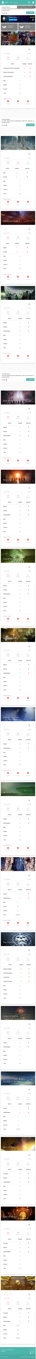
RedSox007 (9, 1349)
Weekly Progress (7, 98)
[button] (33, 2)
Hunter (8, 103)
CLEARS (29, 53)
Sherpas (28, 59)
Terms (29, 1356)
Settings (33, 1356)
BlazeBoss (3, 1351)
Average (18, 59)
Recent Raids (7, 53)
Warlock (28, 103)
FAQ (23, 1356)
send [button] (29, 2)
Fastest (8, 59)
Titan (18, 103)
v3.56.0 (6, 1356)
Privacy (25, 1356)
